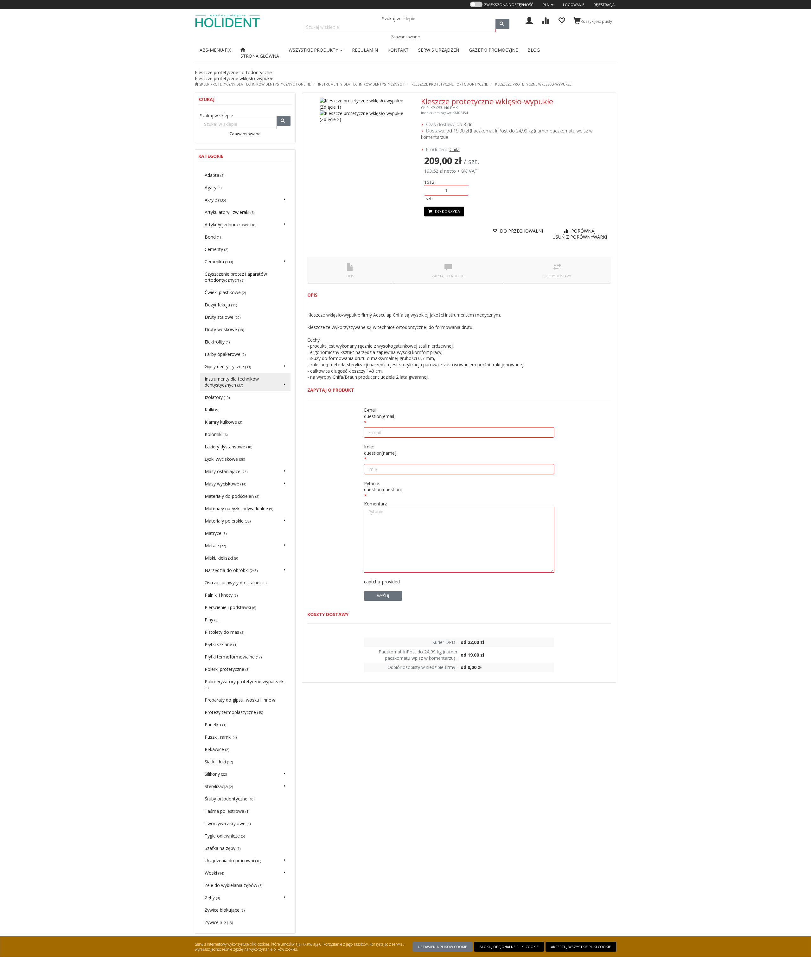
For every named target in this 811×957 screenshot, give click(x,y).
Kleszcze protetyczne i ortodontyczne (450, 84)
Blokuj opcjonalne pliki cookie (509, 946)
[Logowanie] (529, 20)
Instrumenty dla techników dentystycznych (361, 84)
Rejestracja (604, 4)
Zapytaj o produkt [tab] (448, 276)
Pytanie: (383, 486)
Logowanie (573, 4)
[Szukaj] (502, 24)
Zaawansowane (405, 37)
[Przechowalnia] (561, 20)
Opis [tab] (350, 276)
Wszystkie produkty (314, 50)
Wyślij (383, 596)
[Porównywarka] (545, 20)
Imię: (380, 450)
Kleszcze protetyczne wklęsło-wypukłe (533, 84)
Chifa (455, 149)
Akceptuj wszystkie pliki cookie (581, 946)
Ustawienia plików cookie (442, 946)
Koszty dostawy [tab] (557, 276)
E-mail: (380, 413)
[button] (548, 4)
